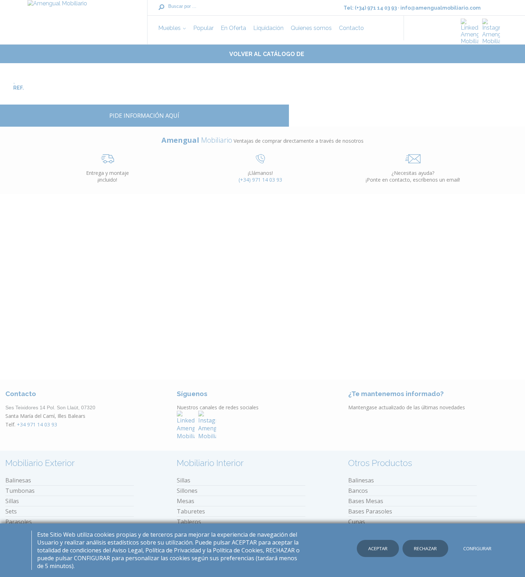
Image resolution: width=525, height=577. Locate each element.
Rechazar (425, 548)
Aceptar (378, 548)
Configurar (477, 548)
